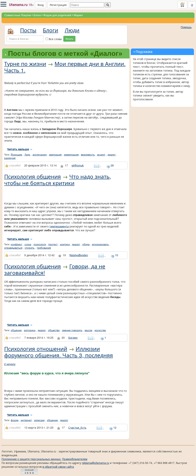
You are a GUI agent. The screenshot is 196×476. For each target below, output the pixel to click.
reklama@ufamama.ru (95, 463)
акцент (101, 154)
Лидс (27, 154)
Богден (73, 337)
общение (16, 330)
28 (112, 165)
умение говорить (72, 330)
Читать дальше (18, 149)
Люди (72, 30)
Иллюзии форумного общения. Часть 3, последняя (58, 352)
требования (44, 248)
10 (116, 255)
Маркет (78, 15)
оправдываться (13, 248)
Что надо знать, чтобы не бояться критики (57, 179)
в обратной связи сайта (58, 467)
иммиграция (71, 154)
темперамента (59, 226)
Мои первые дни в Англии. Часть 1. (65, 67)
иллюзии (39, 420)
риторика (29, 330)
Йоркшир (16, 154)
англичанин (40, 154)
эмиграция (55, 154)
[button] (3, 4)
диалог (112, 154)
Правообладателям (74, 459)
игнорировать (100, 244)
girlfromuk (78, 165)
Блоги (37, 15)
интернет (26, 420)
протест (53, 244)
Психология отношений (35, 348)
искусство (100, 330)
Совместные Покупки (17, 15)
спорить (29, 248)
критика (65, 244)
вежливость (88, 154)
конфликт (16, 244)
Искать (69, 38)
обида (86, 244)
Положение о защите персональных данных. (31, 459)
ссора (27, 244)
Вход (41, 5)
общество (54, 330)
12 (114, 427)
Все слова (55, 39)
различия (10, 158)
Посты (28, 30)
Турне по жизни (25, 63)
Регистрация (58, 5)
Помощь (186, 27)
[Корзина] (182, 4)
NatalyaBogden (78, 255)
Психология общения (32, 176)
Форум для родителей (57, 15)
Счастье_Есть (77, 427)
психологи (39, 244)
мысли (88, 330)
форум (14, 420)
